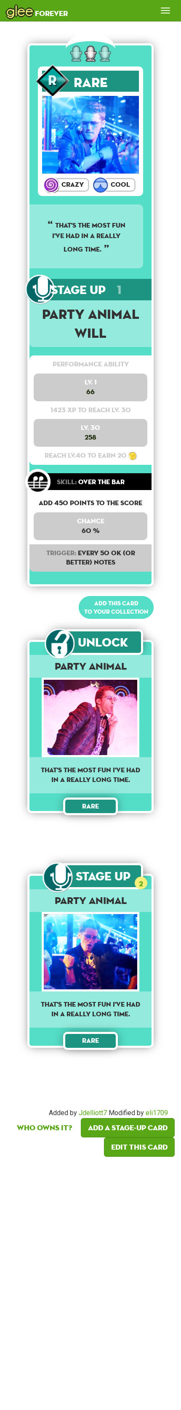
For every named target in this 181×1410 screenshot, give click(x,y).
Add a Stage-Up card (128, 1127)
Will (90, 333)
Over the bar (91, 481)
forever (37, 11)
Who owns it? (44, 1127)
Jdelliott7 (93, 1113)
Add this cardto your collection (116, 607)
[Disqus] (90, 1281)
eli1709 (157, 1113)
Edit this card (139, 1147)
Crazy (72, 184)
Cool (119, 184)
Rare (91, 82)
